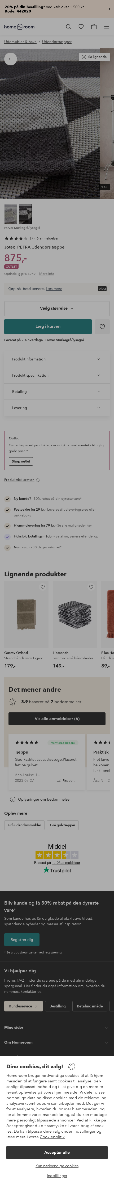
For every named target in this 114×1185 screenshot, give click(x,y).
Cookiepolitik (52, 1136)
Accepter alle (57, 1152)
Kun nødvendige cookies (57, 1165)
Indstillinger (57, 1175)
